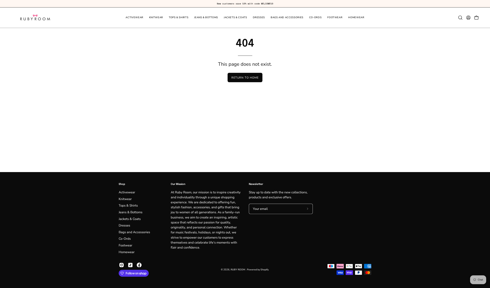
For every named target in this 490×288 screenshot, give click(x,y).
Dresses (124, 225)
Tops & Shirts (128, 205)
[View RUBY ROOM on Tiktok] (130, 265)
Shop (122, 184)
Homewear (127, 252)
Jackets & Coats (130, 219)
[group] (245, 3)
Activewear (127, 192)
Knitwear (125, 199)
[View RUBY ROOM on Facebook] (139, 265)
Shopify (264, 269)
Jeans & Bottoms (130, 212)
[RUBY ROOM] (35, 17)
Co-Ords (125, 238)
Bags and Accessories (134, 232)
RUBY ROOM (238, 269)
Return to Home (245, 78)
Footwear (125, 245)
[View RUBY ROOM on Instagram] (121, 265)
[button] (460, 18)
